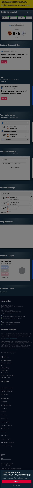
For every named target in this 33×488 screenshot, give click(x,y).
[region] (16, 479)
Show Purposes (16, 485)
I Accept (16, 481)
